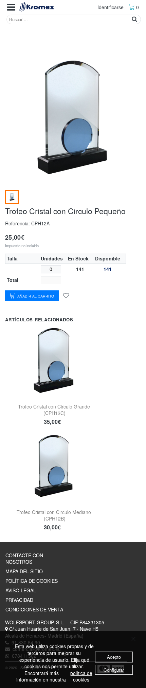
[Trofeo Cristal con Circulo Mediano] (54, 466)
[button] (11, 7)
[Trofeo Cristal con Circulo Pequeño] (12, 197)
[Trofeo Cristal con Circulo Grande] (54, 360)
